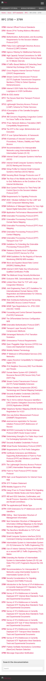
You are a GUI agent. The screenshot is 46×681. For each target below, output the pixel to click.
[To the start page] (6, 678)
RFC (26, 13)
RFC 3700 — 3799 (35, 13)
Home (4, 13)
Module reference (28, 8)
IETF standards (18, 13)
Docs (9, 13)
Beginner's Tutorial (10, 8)
